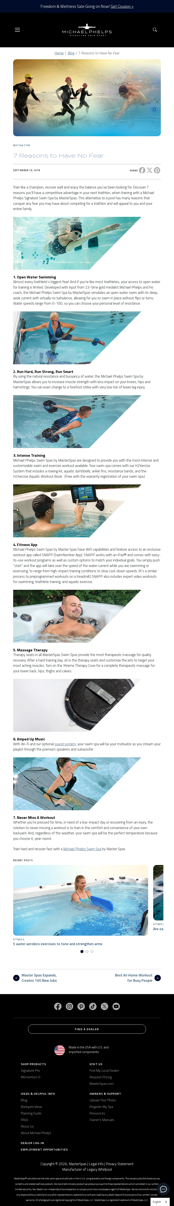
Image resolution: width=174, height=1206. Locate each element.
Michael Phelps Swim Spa (82, 849)
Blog (71, 53)
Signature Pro (30, 1070)
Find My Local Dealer (104, 1070)
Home (59, 53)
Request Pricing (101, 1076)
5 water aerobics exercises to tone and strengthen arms (57, 944)
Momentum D (30, 1076)
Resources (97, 1113)
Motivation (21, 145)
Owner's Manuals (102, 1119)
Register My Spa (101, 1106)
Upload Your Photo (103, 1100)
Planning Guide (31, 1113)
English (157, 1202)
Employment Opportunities (44, 1149)
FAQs (24, 1119)
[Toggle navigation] (17, 30)
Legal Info (96, 1164)
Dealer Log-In (32, 1143)
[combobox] (160, 1202)
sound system (65, 744)
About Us (27, 1126)
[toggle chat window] (163, 1189)
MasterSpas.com (102, 1083)
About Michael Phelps (36, 1132)
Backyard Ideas (31, 1106)
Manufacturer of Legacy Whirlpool (87, 1169)
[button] (155, 30)
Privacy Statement (119, 1164)
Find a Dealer (87, 1029)
